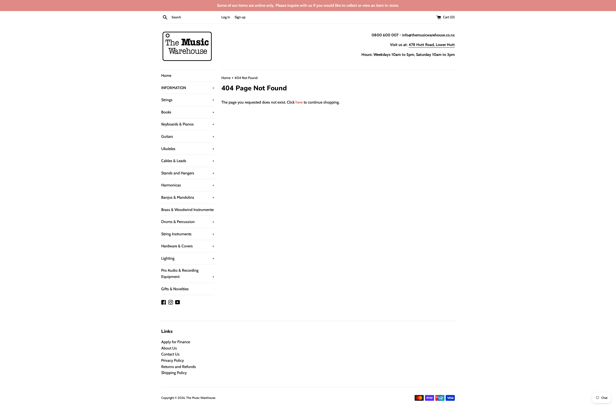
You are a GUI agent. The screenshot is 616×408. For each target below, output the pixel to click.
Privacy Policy (172, 360)
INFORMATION (187, 88)
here (299, 102)
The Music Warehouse (200, 398)
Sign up (240, 17)
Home (166, 75)
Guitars (187, 136)
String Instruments (187, 234)
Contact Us (170, 354)
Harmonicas (187, 185)
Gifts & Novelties (175, 289)
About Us (169, 348)
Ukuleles (187, 148)
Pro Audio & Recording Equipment (187, 273)
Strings (187, 100)
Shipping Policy (174, 372)
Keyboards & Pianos (187, 124)
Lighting (187, 258)
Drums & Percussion (187, 221)
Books (187, 112)
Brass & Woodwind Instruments (187, 209)
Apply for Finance (175, 342)
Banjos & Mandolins (187, 197)
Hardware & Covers (187, 246)
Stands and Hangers (187, 173)
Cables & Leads (187, 160)
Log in (225, 17)
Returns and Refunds (178, 366)
